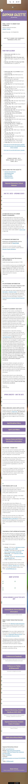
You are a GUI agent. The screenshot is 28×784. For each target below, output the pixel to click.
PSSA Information (8, 176)
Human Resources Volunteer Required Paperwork (13, 298)
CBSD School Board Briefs (14, 737)
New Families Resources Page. (12, 636)
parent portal (22, 229)
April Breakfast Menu (9, 173)
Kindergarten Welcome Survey (15, 634)
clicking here (14, 411)
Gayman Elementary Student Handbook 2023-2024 (14, 711)
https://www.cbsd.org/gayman (13, 750)
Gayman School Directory (10, 171)
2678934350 (9, 755)
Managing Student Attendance (9, 249)
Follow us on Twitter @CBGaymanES (14, 667)
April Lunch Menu (8, 174)
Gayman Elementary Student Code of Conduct (14, 723)
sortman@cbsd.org (6, 337)
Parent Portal (15, 243)
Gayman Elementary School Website (14, 184)
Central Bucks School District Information (14, 611)
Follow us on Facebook (14, 656)
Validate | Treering (6, 29)
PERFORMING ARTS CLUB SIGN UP (10, 518)
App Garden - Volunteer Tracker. (9, 291)
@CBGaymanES (9, 761)
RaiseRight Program (8, 178)
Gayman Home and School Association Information (14, 440)
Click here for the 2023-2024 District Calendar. (14, 144)
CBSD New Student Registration (17, 623)
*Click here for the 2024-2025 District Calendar (14, 150)
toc (2, 10)
